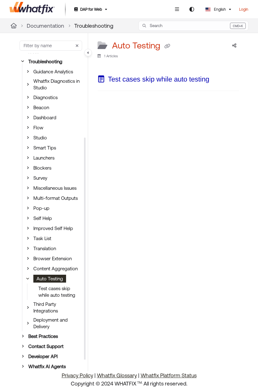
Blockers (42, 168)
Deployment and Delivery (50, 323)
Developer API (43, 356)
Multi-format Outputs (55, 198)
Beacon (41, 107)
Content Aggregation (55, 268)
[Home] (32, 9)
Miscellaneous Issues (54, 188)
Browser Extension (52, 258)
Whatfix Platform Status (169, 375)
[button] (193, 26)
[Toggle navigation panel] (88, 52)
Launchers (43, 157)
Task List (42, 238)
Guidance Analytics (53, 71)
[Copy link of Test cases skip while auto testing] (219, 81)
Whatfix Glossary (117, 375)
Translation (44, 248)
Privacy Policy (77, 375)
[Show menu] (177, 9)
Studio (40, 137)
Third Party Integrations (45, 307)
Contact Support (46, 346)
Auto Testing (49, 278)
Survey (40, 178)
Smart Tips (44, 147)
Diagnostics (45, 97)
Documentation (45, 26)
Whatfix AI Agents (47, 366)
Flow (38, 127)
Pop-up (41, 208)
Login (243, 9)
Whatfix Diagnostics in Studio (56, 84)
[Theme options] (192, 9)
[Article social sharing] (234, 46)
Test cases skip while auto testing (56, 292)
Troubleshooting (93, 26)
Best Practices (43, 336)
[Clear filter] (77, 46)
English (219, 9)
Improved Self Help (53, 228)
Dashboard (44, 117)
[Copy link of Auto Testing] (167, 46)
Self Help (42, 218)
